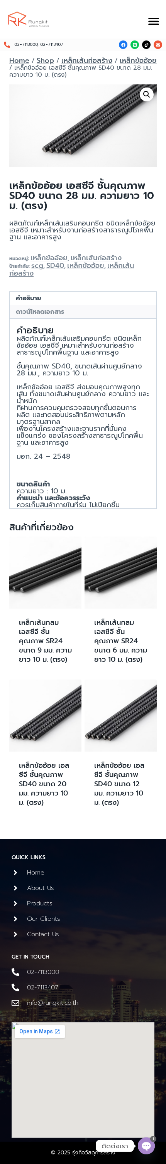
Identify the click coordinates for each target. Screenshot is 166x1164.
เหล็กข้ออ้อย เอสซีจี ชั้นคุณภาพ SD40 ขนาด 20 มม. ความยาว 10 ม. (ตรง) (44, 784)
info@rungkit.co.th (52, 1003)
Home (35, 872)
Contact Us (43, 934)
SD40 (55, 265)
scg (37, 265)
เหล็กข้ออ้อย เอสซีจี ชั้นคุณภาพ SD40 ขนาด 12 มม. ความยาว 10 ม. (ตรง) (119, 784)
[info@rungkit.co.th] (15, 1003)
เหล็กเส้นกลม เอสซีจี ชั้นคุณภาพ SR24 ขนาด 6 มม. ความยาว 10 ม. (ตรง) (120, 641)
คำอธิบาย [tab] (28, 298)
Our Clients (43, 918)
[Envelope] (158, 44)
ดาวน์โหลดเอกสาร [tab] (40, 311)
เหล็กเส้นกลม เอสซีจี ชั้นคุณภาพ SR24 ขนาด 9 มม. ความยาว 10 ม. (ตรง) (45, 641)
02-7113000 (43, 972)
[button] (153, 21)
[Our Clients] (15, 919)
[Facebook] (123, 44)
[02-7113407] (15, 987)
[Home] (15, 872)
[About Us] (15, 888)
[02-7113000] (15, 972)
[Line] (134, 44)
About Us (40, 888)
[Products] (15, 903)
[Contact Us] (15, 934)
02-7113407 (42, 987)
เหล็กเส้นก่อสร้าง (96, 257)
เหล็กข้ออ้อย (49, 257)
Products (40, 903)
